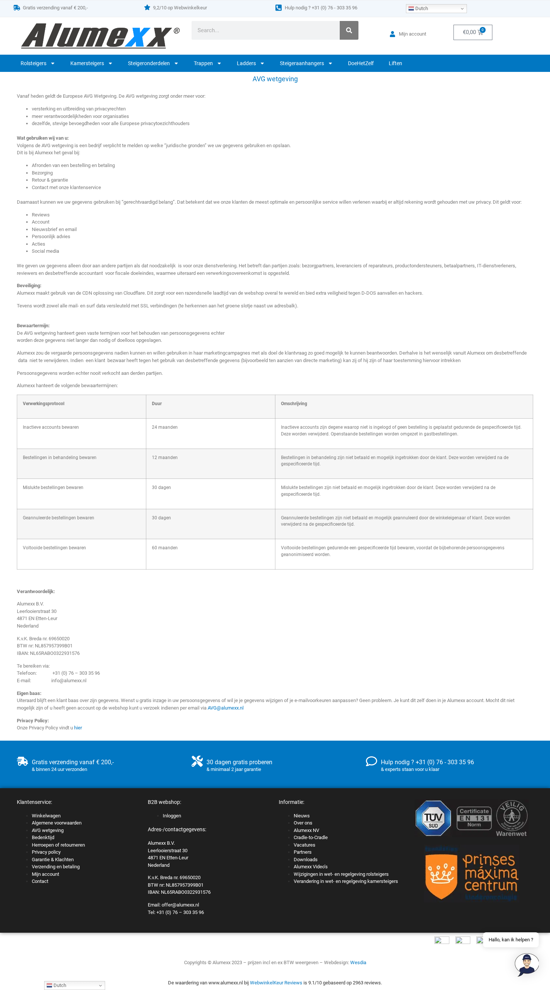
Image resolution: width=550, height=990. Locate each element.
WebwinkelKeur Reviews (276, 983)
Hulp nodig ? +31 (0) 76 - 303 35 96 (321, 7)
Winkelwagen (46, 816)
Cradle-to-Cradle (311, 837)
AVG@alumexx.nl (226, 708)
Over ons (303, 823)
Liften (395, 63)
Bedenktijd (43, 837)
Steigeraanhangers (302, 63)
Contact (40, 881)
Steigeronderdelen (149, 63)
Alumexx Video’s (311, 866)
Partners (303, 852)
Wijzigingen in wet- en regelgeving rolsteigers (341, 874)
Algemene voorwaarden (57, 823)
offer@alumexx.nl (180, 905)
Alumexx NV (306, 830)
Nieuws (302, 816)
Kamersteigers (87, 63)
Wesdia (358, 962)
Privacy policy (46, 852)
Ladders (246, 63)
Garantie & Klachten (53, 859)
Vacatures (304, 845)
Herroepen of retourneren (58, 845)
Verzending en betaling (56, 866)
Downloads (306, 859)
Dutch (421, 8)
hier (78, 728)
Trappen (203, 63)
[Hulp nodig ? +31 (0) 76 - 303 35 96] (278, 7)
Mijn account (45, 874)
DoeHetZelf (361, 63)
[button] (527, 966)
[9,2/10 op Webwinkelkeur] (147, 7)
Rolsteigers (33, 63)
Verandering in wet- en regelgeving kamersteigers (346, 881)
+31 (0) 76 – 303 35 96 (180, 912)
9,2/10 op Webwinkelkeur (180, 7)
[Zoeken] (349, 30)
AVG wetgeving (48, 830)
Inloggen (172, 816)
